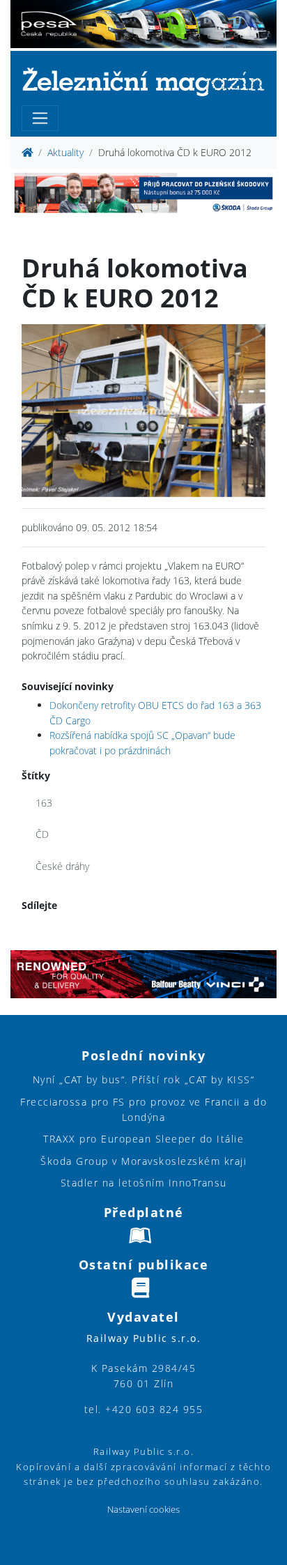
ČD (42, 834)
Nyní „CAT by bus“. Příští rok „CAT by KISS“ (144, 1079)
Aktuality (65, 152)
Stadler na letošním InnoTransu (144, 1182)
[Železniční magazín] (143, 81)
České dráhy (62, 866)
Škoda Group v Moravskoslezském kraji (143, 1161)
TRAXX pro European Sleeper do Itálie (143, 1138)
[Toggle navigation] (40, 118)
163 (44, 802)
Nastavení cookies (143, 1510)
